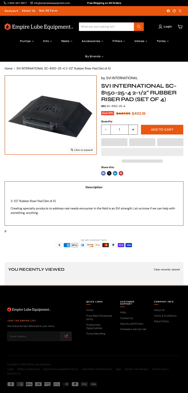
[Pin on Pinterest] (121, 173)
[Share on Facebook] (103, 173)
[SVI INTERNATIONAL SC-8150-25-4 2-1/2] (11, 164)
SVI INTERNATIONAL (122, 78)
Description (94, 187)
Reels (65, 41)
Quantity (106, 121)
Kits (46, 41)
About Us (28, 10)
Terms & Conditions (165, 315)
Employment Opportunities (94, 326)
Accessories (91, 41)
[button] (114, 142)
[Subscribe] (65, 336)
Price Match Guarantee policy (60, 369)
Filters (118, 41)
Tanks (162, 41)
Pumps (26, 41)
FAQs (123, 312)
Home (8, 68)
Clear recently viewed (167, 269)
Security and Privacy (131, 323)
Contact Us (126, 318)
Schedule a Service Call (133, 329)
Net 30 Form (48, 10)
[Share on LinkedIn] (115, 173)
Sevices (11, 11)
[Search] (139, 26)
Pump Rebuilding (95, 333)
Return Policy (161, 321)
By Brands (93, 56)
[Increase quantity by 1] (133, 130)
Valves (139, 41)
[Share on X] (109, 173)
